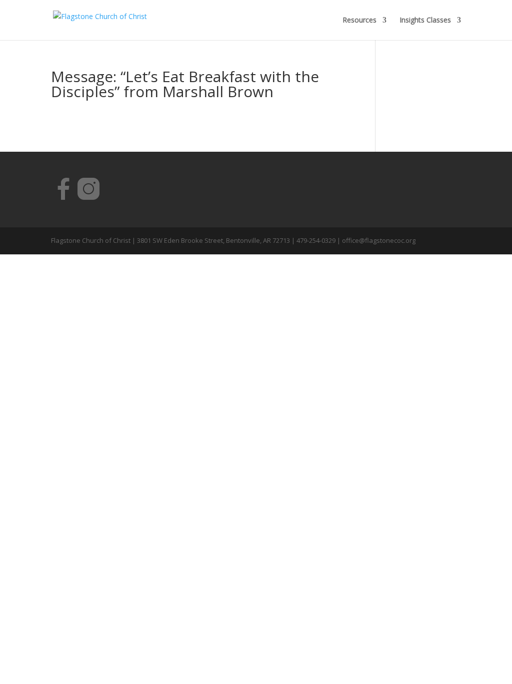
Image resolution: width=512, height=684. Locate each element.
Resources (359, 21)
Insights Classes (425, 21)
